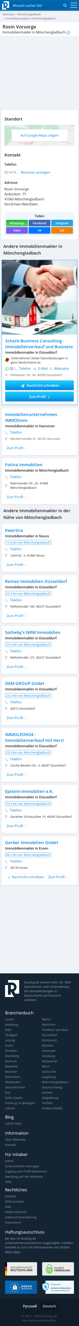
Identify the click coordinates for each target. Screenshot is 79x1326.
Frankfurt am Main (55, 1030)
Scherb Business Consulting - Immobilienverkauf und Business (39, 343)
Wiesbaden (13, 1082)
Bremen (47, 1045)
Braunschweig (52, 1087)
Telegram (62, 223)
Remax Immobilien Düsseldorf (36, 581)
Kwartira (14, 530)
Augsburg (49, 1077)
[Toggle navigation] (72, 5)
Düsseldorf (50, 1035)
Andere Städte (52, 1108)
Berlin (46, 1019)
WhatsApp (17, 223)
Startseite (9, 14)
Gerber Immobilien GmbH (31, 842)
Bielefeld (11, 1066)
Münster (11, 1072)
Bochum (11, 1061)
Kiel (7, 1092)
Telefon (24, 368)
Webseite (61, 368)
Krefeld (47, 1103)
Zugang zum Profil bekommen (26, 1171)
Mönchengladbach (55, 1082)
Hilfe (8, 1182)
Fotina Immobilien (24, 464)
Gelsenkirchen (15, 1087)
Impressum (13, 1222)
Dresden (11, 1051)
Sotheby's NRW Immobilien (32, 632)
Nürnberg (12, 1056)
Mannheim (12, 1077)
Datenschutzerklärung (20, 1217)
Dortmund (49, 1040)
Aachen (47, 1092)
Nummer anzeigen (35, 172)
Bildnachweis (14, 1201)
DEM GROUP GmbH (24, 683)
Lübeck (10, 1108)
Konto (9, 1161)
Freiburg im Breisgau (20, 1103)
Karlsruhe (49, 1072)
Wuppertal (49, 1061)
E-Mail (42, 368)
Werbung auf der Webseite (24, 1177)
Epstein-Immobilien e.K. (29, 791)
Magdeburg (50, 1098)
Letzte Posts (13, 1123)
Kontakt (10, 1145)
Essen (9, 1045)
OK (62, 230)
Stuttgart (11, 1035)
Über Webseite (15, 1140)
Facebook (39, 223)
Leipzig (10, 1040)
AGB (8, 1207)
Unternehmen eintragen (22, 1166)
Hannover (49, 1051)
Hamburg (11, 1024)
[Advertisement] (39, 931)
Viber (17, 230)
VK (40, 230)
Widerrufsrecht (16, 1212)
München (49, 1024)
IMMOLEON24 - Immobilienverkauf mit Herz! (34, 737)
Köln (8, 1030)
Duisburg (48, 1056)
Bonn (46, 1066)
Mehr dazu (12, 1252)
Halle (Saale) (13, 1098)
